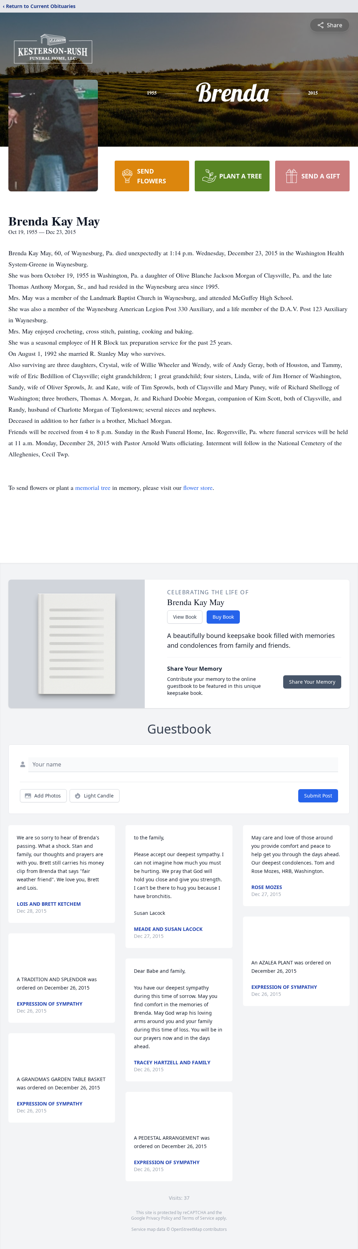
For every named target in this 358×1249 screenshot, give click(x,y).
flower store (198, 487)
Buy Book (223, 617)
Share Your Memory (312, 681)
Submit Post (318, 795)
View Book (184, 617)
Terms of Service (198, 1218)
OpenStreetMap (186, 1229)
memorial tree (92, 487)
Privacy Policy (159, 1218)
